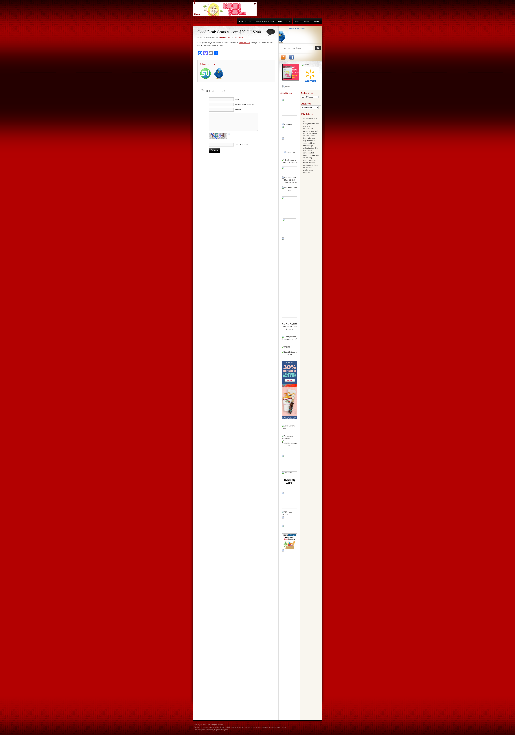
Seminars (306, 21)
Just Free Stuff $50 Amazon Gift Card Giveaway (289, 326)
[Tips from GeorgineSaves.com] (290, 80)
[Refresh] (228, 134)
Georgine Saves (198, 13)
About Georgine (245, 21)
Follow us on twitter (297, 28)
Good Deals (238, 37)
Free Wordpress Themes (203, 730)
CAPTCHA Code (241, 145)
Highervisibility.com (221, 730)
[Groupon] (286, 86)
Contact (317, 21)
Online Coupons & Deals (264, 21)
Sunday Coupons (284, 21)
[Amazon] (305, 64)
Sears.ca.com (244, 43)
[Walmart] (310, 83)
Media (297, 21)
